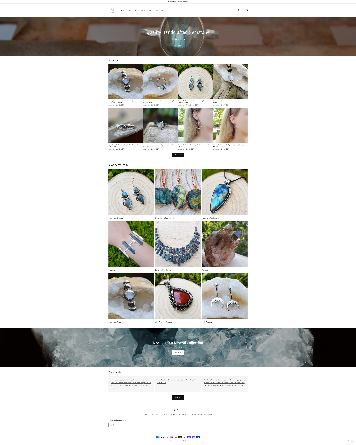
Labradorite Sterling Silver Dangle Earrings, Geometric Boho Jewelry (194, 145)
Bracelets (111, 270)
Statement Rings (114, 322)
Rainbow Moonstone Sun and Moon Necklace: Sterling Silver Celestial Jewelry (159, 101)
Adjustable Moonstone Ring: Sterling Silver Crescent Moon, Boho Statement (159, 145)
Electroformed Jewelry (163, 218)
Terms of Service (197, 414)
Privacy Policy (208, 414)
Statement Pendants (209, 218)
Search (146, 414)
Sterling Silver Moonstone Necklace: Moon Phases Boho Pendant (228, 101)
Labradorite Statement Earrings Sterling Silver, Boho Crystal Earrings (229, 145)
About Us (157, 414)
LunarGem (175, 440)
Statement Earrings (115, 218)
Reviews (178, 397)
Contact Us (165, 414)
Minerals (205, 270)
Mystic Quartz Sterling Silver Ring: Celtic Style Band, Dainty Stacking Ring (124, 145)
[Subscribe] (140, 425)
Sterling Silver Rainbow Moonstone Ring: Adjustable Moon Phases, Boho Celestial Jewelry (124, 101)
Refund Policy (186, 414)
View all (178, 155)
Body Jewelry (207, 322)
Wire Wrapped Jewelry (163, 322)
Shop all (178, 45)
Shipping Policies (175, 414)
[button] (129, 10)
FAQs (151, 414)
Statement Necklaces (163, 270)
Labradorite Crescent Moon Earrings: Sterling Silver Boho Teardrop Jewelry (193, 101)
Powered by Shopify (182, 440)
